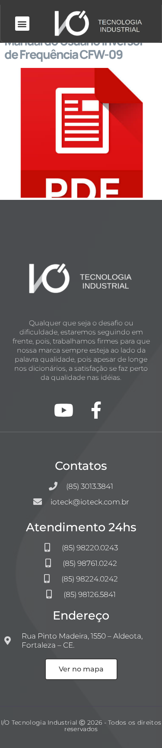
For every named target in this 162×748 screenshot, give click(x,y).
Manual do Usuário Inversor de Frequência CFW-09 (74, 47)
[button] (22, 23)
